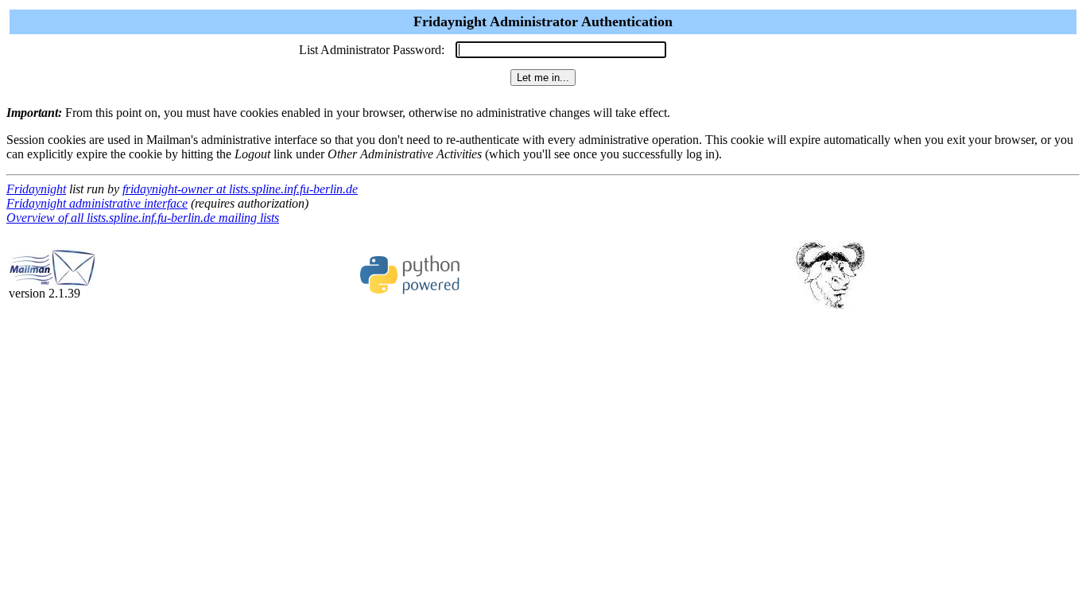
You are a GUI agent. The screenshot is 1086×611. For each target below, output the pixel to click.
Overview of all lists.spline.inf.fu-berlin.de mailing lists (142, 217)
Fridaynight (36, 189)
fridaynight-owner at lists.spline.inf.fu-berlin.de (240, 189)
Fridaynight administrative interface (97, 203)
